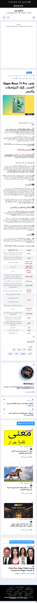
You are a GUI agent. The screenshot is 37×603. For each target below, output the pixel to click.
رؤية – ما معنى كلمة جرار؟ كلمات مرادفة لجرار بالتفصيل (21, 452)
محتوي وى (18, 10)
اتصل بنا (30, 593)
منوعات (29, 72)
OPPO (26, 75)
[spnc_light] (4, 17)
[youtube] (15, 6)
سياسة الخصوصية (10, 591)
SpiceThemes (20, 600)
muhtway (30, 78)
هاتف (13, 75)
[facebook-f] (22, 6)
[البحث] (8, 17)
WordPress (30, 599)
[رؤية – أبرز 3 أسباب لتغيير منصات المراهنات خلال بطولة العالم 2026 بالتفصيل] (18, 511)
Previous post (30, 400)
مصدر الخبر (30, 341)
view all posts (29, 392)
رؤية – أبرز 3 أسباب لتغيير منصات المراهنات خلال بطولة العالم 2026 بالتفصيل (21, 525)
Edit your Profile (24, 388)
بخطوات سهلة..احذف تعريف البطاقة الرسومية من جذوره (20, 404)
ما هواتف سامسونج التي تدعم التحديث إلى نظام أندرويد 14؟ (21, 414)
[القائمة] (34, 17)
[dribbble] (18, 6)
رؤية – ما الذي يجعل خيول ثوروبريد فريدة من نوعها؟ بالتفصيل (19, 488)
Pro (29, 75)
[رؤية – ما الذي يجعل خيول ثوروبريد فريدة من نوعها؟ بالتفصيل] (18, 474)
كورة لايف (19, 591)
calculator (13, 597)
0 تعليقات (13, 78)
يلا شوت (27, 589)
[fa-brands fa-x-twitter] (20, 6)
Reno (32, 75)
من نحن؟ (23, 593)
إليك (24, 75)
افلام (20, 597)
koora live (29, 591)
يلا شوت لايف (8, 593)
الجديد (21, 75)
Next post (31, 410)
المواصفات (17, 75)
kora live (28, 597)
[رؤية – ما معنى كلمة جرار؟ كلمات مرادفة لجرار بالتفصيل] (18, 438)
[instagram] (16, 6)
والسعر (9, 75)
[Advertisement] (18, 46)
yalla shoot (20, 589)
